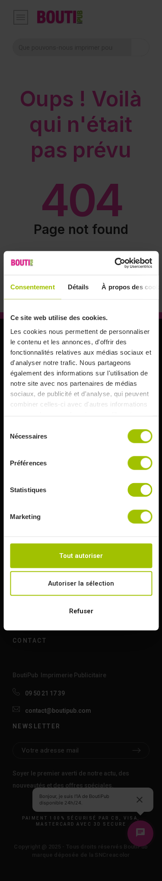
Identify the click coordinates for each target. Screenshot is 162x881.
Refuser (81, 611)
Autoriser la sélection (81, 583)
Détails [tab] (78, 287)
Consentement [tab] (32, 287)
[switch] (139, 463)
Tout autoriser (81, 556)
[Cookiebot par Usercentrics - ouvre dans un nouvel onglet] (115, 263)
